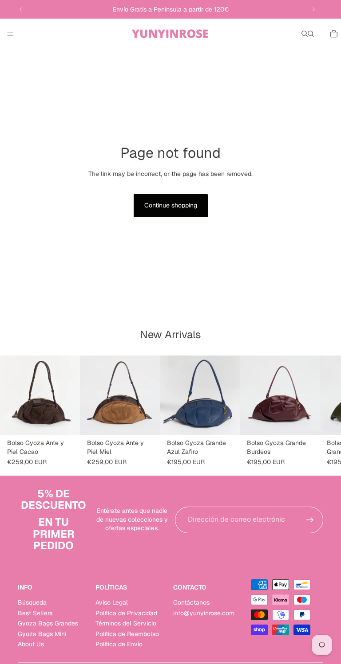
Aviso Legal (111, 602)
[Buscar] (304, 33)
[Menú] (10, 33)
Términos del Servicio (125, 623)
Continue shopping (170, 205)
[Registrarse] (310, 520)
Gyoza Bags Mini (42, 633)
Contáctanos (191, 602)
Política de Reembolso (127, 633)
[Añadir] (66, 422)
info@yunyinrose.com (203, 613)
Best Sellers (35, 613)
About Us (31, 644)
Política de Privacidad (126, 613)
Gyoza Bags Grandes (48, 623)
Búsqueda (32, 602)
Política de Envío (119, 644)
